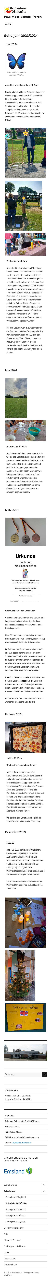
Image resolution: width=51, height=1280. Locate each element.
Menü (8, 24)
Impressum (9, 1258)
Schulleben (9, 1191)
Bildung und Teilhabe (14, 1246)
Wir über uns (10, 1185)
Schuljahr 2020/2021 (15, 1222)
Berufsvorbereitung (14, 1228)
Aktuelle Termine (12, 1240)
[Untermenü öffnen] (44, 1185)
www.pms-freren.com (22, 1143)
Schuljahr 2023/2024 (16, 1203)
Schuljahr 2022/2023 (16, 1209)
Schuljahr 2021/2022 (15, 1215)
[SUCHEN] (44, 1074)
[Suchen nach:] (23, 1074)
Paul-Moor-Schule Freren (23, 17)
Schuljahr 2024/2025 (16, 1197)
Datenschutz (10, 1264)
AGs (6, 1234)
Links (6, 1252)
